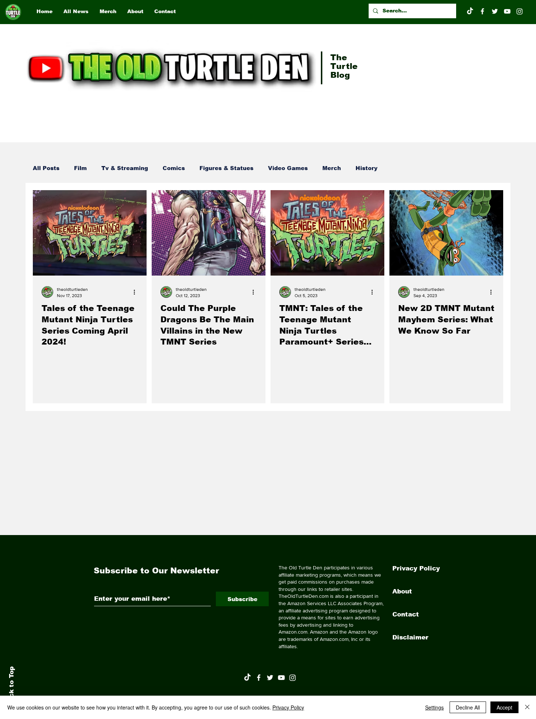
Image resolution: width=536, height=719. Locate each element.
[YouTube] (507, 11)
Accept (504, 707)
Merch (331, 168)
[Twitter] (495, 11)
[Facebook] (482, 11)
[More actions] (136, 292)
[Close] (527, 707)
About (402, 591)
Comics (174, 168)
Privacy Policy (416, 568)
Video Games (288, 168)
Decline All (468, 707)
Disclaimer (410, 637)
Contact (405, 614)
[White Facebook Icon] (259, 677)
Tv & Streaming (124, 168)
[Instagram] (520, 11)
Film (80, 168)
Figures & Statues (226, 168)
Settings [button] (434, 707)
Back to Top (11, 686)
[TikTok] (470, 11)
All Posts (46, 168)
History (366, 168)
